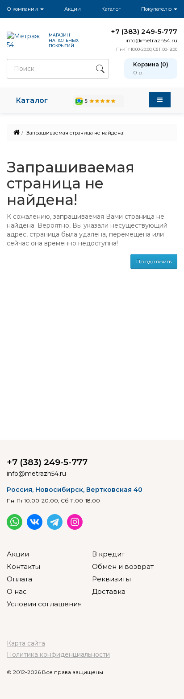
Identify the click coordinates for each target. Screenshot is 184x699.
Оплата (19, 579)
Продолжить (153, 261)
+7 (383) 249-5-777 (144, 31)
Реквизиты (111, 579)
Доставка (108, 591)
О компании (23, 9)
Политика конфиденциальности (58, 654)
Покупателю (157, 9)
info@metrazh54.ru (151, 40)
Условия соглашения (44, 604)
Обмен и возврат (123, 566)
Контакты (23, 566)
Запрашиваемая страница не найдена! (75, 133)
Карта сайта (26, 643)
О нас (17, 591)
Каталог (111, 9)
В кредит (108, 554)
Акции (72, 9)
